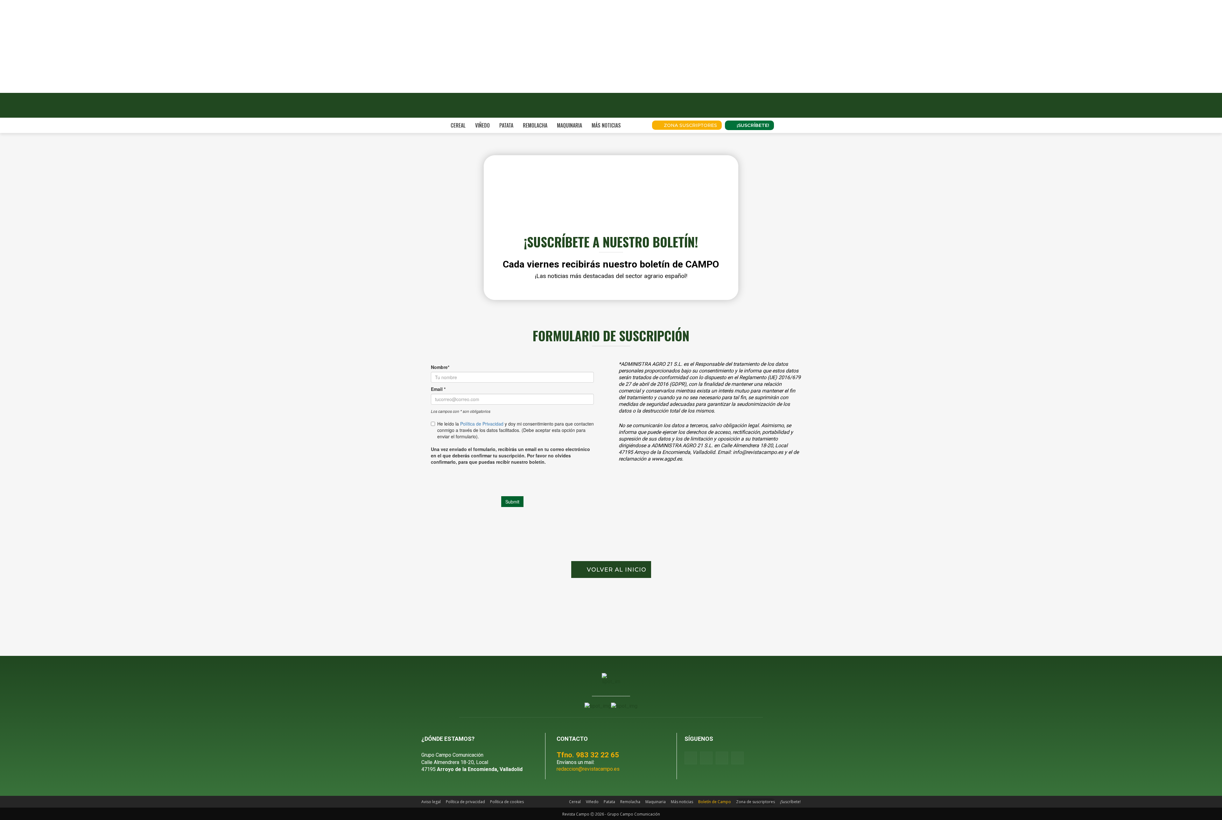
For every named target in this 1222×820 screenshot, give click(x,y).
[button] (638, 125)
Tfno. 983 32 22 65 (588, 755)
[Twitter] (737, 758)
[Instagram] (706, 758)
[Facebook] (691, 758)
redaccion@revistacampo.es (588, 769)
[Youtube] (722, 758)
